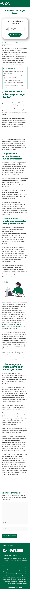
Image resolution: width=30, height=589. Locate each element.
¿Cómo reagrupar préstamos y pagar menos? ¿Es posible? (14, 86)
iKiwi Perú (5, 43)
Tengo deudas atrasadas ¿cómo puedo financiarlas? (14, 77)
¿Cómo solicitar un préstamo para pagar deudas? (14, 72)
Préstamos (12, 43)
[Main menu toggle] (28, 3)
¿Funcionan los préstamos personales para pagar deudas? (13, 81)
